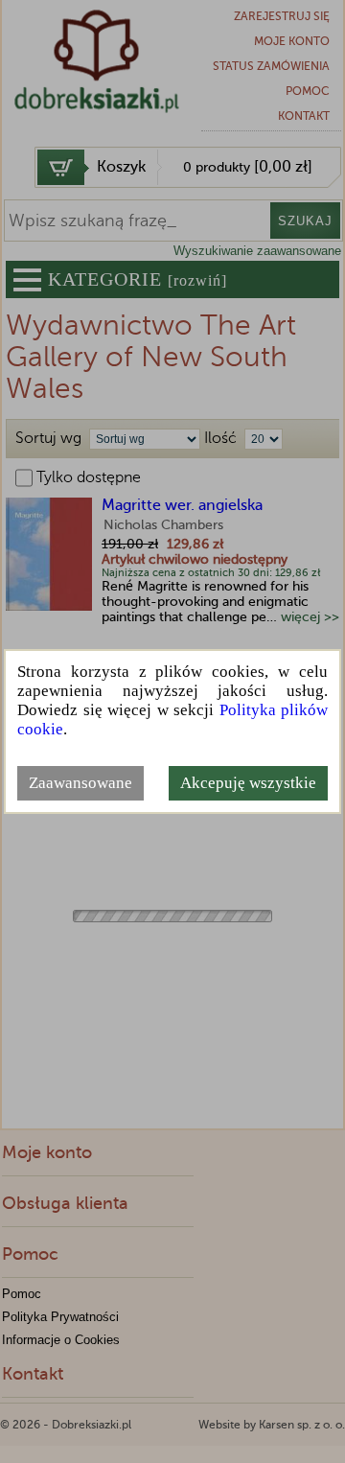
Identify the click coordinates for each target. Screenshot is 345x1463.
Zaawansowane (80, 783)
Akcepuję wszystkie (248, 783)
